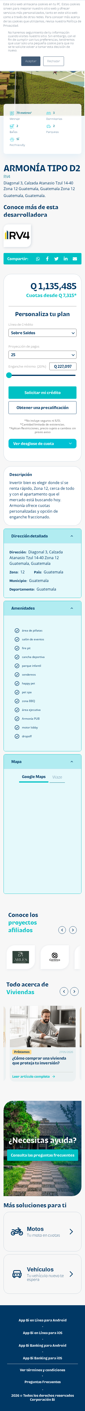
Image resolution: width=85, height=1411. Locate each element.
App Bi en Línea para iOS (42, 1333)
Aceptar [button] (30, 61)
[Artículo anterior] (64, 991)
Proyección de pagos (23, 346)
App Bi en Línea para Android (43, 1320)
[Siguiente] (73, 930)
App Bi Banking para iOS (42, 1358)
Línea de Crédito (20, 324)
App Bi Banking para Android (42, 1345)
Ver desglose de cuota (33, 443)
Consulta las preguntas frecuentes (42, 1155)
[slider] (9, 375)
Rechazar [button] (53, 61)
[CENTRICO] (50, 957)
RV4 (7, 176)
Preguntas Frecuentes (43, 1382)
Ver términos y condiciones (42, 1370)
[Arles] (16, 957)
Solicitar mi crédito (43, 392)
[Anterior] (62, 930)
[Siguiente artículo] (74, 991)
